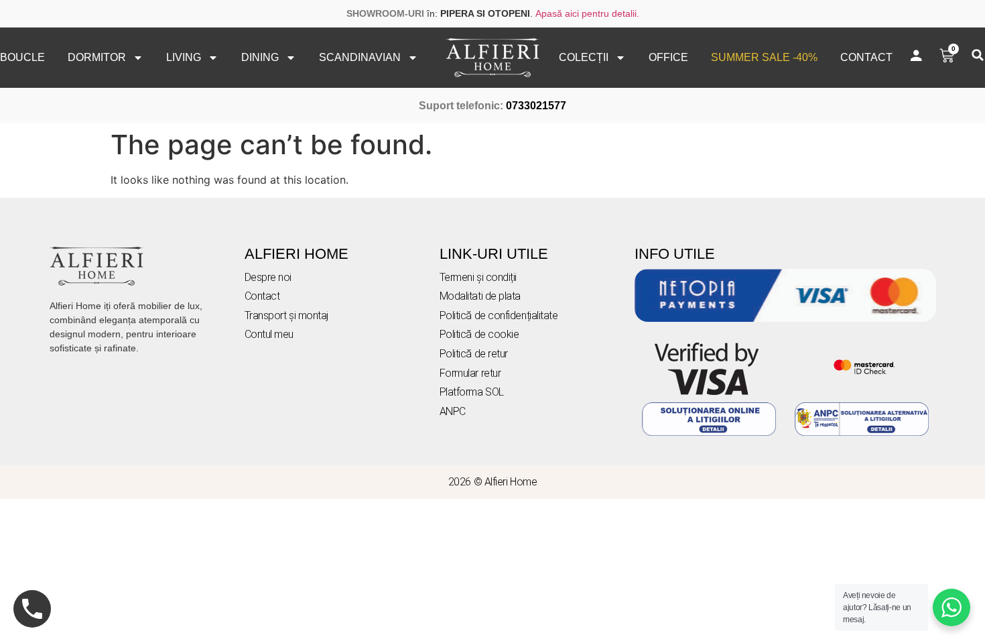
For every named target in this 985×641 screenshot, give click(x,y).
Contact (866, 57)
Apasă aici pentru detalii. (587, 13)
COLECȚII (583, 57)
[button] (977, 55)
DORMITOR (97, 57)
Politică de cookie (479, 334)
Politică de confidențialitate (499, 315)
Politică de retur (474, 353)
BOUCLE (22, 57)
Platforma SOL (472, 392)
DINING (260, 57)
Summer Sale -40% (764, 57)
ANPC (453, 411)
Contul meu (269, 334)
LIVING (183, 57)
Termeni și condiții (478, 277)
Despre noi (268, 277)
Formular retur (470, 373)
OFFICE (668, 57)
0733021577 (536, 105)
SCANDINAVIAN (360, 57)
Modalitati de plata (480, 296)
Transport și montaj (286, 315)
